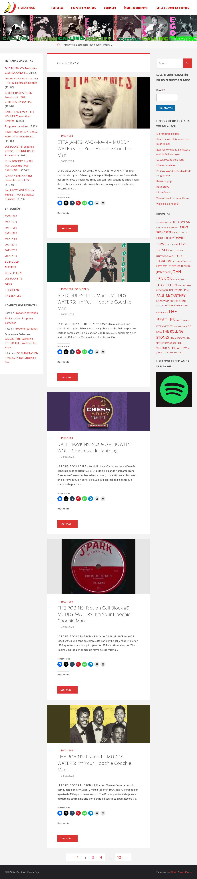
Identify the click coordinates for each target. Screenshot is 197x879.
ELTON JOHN (173, 244)
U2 (165, 352)
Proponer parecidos (26, 313)
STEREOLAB (12, 290)
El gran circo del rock (168, 133)
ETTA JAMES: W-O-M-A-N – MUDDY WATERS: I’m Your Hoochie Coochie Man (94, 148)
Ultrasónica (163, 192)
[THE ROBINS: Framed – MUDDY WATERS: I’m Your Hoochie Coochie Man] (98, 724)
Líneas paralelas (165, 165)
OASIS (8, 284)
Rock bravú (162, 186)
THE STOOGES (169, 343)
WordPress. (186, 872)
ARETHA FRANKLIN (163, 222)
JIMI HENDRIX (184, 265)
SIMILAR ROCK (26, 8)
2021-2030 (11, 256)
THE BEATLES (13, 295)
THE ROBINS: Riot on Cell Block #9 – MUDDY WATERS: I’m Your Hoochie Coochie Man (95, 614)
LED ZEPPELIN (13, 273)
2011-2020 (11, 250)
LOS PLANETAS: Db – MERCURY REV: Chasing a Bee (21, 358)
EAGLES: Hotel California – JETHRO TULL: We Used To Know (20, 343)
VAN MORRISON (174, 353)
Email (160, 90)
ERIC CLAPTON (176, 250)
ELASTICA (10, 267)
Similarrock (11, 318)
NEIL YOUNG (175, 290)
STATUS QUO (162, 305)
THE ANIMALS (176, 305)
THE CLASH (181, 320)
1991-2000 (11, 239)
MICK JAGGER (162, 290)
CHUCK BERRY (165, 238)
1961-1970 (11, 222)
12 (119, 857)
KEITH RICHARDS (179, 279)
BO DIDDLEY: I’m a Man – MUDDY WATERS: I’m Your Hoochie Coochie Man (94, 301)
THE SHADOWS (178, 337)
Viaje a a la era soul (167, 203)
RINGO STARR (162, 301)
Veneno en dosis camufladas (172, 198)
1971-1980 (11, 227)
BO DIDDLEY (81, 289)
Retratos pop (164, 181)
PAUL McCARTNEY (170, 295)
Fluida (173, 872)
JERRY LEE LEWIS (169, 266)
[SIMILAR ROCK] (10, 7)
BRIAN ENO (173, 227)
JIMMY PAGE (163, 272)
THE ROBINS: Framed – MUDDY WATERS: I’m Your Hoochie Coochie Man (94, 763)
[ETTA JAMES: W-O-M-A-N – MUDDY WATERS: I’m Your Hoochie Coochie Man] (98, 103)
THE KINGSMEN (180, 326)
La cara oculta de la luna (170, 159)
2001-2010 (11, 244)
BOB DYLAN (181, 221)
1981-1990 (11, 233)
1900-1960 (67, 136)
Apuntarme (166, 108)
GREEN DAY (178, 261)
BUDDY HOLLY (180, 232)
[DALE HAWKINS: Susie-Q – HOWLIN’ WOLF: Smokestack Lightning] (98, 411)
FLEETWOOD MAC (164, 256)
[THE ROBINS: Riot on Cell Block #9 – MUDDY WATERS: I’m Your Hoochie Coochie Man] (98, 566)
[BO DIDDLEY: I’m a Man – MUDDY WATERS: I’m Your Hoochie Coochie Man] (98, 262)
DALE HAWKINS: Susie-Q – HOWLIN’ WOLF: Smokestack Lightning (94, 447)
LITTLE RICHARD (184, 285)
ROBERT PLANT (178, 301)
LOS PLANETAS (14, 278)
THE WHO (177, 348)
